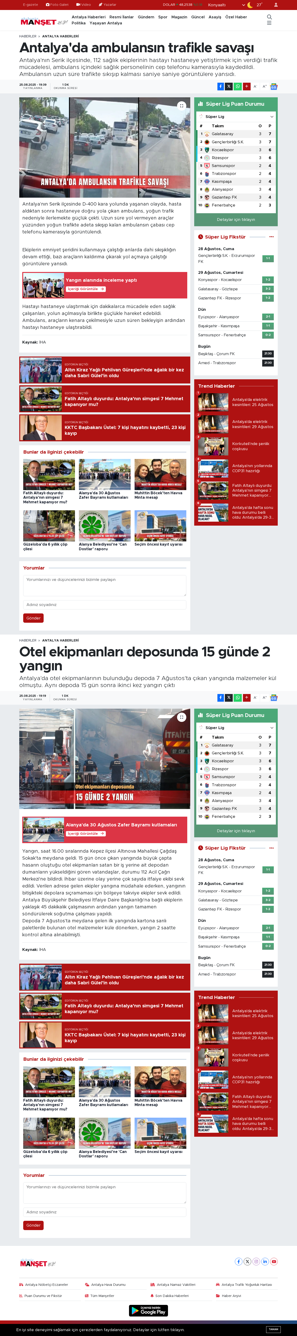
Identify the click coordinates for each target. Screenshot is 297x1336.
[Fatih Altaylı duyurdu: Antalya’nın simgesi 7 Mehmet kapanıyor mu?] (49, 474)
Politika (79, 23)
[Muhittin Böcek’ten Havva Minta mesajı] (160, 474)
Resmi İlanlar (122, 17)
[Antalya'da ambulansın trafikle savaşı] (104, 147)
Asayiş (215, 17)
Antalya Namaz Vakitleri (176, 1285)
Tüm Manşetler (102, 1296)
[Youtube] (274, 1261)
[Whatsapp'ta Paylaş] (238, 86)
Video (86, 5)
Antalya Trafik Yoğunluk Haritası (247, 1285)
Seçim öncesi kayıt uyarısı (158, 544)
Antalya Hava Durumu (108, 1285)
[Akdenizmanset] (44, 20)
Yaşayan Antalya (106, 23)
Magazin (179, 17)
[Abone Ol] (274, 86)
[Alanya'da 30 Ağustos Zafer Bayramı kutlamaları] (105, 474)
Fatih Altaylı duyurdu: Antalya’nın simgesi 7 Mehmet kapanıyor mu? (45, 497)
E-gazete (30, 5)
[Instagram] (256, 1261)
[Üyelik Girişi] (274, 5)
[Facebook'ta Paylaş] (220, 86)
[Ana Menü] (269, 23)
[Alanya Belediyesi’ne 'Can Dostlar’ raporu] (105, 526)
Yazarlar (109, 5)
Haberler (27, 36)
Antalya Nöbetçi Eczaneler (46, 1285)
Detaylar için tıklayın (236, 220)
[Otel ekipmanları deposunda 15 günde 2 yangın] (104, 759)
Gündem (146, 17)
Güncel (198, 17)
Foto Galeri (59, 5)
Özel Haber (236, 17)
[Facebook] (238, 1261)
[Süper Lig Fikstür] (271, 237)
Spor (163, 17)
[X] (247, 1261)
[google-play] (148, 1311)
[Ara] (269, 17)
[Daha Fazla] (247, 86)
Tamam (273, 1329)
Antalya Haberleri (89, 17)
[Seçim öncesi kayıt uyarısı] (160, 526)
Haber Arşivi (231, 1296)
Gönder (33, 618)
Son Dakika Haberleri (172, 1296)
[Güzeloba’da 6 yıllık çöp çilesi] (49, 526)
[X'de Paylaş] (229, 86)
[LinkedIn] (265, 1261)
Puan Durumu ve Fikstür (43, 1296)
